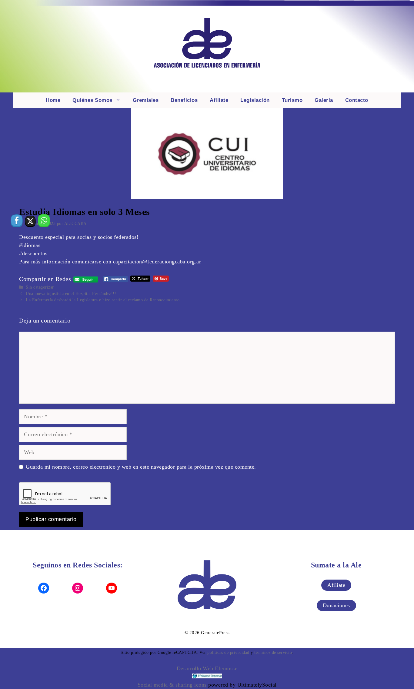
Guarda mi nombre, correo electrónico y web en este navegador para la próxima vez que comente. (141, 467)
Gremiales (146, 100)
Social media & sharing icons (173, 685)
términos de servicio (273, 652)
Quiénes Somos (92, 100)
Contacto (356, 100)
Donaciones (336, 605)
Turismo (292, 100)
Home (53, 100)
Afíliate (219, 100)
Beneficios (184, 100)
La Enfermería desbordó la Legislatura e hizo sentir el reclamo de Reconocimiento (102, 300)
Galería (324, 100)
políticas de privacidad (228, 652)
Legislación (255, 100)
